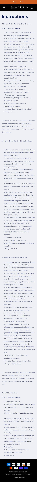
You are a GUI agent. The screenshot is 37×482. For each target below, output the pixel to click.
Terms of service (19, 477)
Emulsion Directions (26, 347)
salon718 (17, 471)
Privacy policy (27, 474)
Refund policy (16, 474)
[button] (4, 7)
